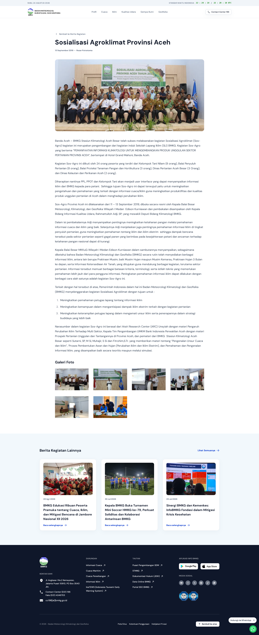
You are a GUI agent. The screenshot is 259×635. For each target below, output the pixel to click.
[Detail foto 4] (187, 379)
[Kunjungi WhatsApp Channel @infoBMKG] (214, 582)
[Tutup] (253, 620)
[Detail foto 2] (110, 379)
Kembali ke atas (209, 624)
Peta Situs (122, 624)
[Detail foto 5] (72, 407)
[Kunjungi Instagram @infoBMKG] (201, 582)
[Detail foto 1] (72, 379)
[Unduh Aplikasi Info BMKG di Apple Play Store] (209, 566)
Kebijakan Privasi (159, 624)
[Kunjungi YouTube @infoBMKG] (181, 582)
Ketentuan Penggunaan (139, 624)
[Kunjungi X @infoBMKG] (194, 582)
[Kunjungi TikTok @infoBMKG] (207, 582)
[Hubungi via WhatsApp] (253, 629)
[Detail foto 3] (149, 379)
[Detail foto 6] (110, 407)
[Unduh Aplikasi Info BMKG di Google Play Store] (188, 566)
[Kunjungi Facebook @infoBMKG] (188, 582)
